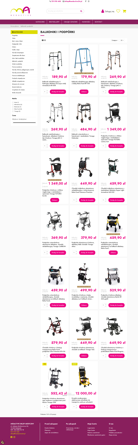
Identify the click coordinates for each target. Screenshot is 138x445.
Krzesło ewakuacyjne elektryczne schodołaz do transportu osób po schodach (82, 400)
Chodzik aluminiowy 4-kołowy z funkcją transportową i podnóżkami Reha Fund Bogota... (112, 349)
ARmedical (18, 104)
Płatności (48, 430)
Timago (17, 111)
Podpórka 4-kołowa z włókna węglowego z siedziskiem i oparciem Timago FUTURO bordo (52, 193)
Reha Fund (18, 109)
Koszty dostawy (49, 428)
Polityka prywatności (115, 433)
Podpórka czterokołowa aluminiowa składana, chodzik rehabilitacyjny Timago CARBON (54, 244)
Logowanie (91, 428)
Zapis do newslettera (51, 433)
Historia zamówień (93, 433)
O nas (111, 428)
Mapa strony (113, 435)
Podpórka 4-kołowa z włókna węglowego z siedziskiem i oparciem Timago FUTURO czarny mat (111, 139)
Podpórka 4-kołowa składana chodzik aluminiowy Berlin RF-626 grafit (111, 297)
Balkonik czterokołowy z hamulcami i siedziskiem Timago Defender (83, 136)
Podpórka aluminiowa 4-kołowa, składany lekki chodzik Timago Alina (83, 244)
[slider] (12, 122)
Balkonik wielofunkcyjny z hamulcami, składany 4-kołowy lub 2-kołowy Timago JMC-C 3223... (112, 84)
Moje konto (91, 430)
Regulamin (112, 430)
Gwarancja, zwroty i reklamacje (72, 429)
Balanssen (17, 107)
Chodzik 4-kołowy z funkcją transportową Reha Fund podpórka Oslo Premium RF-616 (53, 349)
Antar (16, 102)
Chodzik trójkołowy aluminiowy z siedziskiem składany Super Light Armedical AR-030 (112, 190)
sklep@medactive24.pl (73, 1)
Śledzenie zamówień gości (96, 435)
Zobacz (84, 92)
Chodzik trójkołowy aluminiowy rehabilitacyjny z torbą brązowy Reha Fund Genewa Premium (83, 190)
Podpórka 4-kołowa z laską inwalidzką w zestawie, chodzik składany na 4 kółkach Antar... (83, 297)
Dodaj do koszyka (58, 92)
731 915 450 (56, 1)
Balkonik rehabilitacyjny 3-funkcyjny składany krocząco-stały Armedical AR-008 (54, 84)
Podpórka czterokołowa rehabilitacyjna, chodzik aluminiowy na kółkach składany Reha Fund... (112, 245)
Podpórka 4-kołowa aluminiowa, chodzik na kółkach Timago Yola (83, 348)
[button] (40, 22)
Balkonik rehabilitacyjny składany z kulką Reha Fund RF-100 (83, 83)
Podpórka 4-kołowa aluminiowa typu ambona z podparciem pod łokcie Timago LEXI (53, 400)
